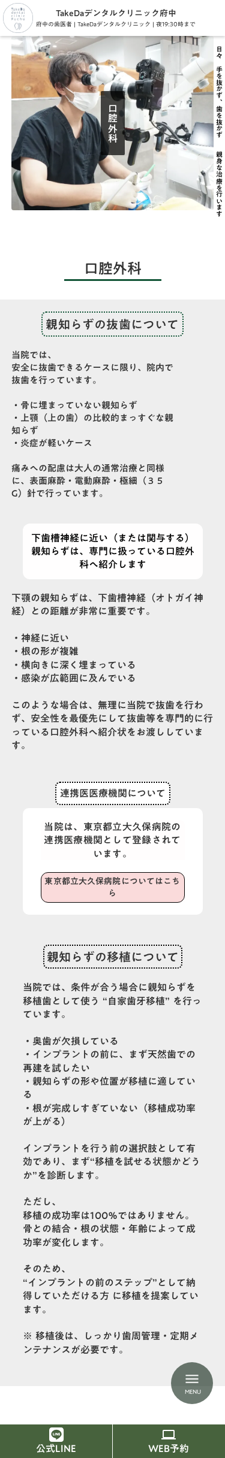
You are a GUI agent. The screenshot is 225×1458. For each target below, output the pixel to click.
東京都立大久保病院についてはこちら (112, 887)
